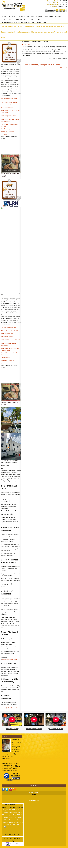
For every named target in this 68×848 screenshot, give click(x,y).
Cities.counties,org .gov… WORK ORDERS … (16, 22)
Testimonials (36, 22)
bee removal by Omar (7, 105)
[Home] (13, 5)
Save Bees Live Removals (35, 16)
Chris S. (63, 67)
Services (10, 19)
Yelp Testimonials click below (9, 98)
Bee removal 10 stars (7, 107)
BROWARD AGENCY (20, 19)
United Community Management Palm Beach (41, 65)
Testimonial (27, 44)
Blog (3, 19)
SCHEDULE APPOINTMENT (9, 16)
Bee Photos (49, 16)
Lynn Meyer (4, 134)
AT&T (39, 19)
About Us (58, 16)
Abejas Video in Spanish (7, 131)
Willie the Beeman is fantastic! (9, 102)
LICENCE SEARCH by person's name (12, 807)
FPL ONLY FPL (32, 19)
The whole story (5, 129)
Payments (22, 16)
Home (44, 22)
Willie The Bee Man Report (12, 834)
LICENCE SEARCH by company (13, 805)
